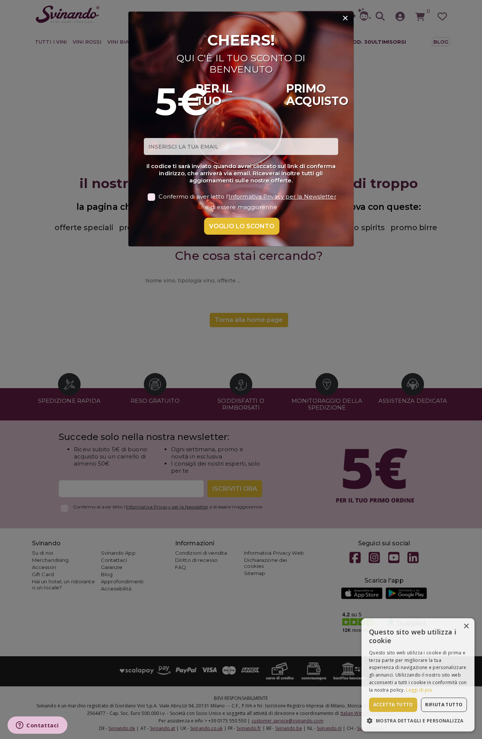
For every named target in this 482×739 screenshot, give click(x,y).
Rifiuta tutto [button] (443, 704)
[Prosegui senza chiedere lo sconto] (345, 18)
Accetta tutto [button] (393, 704)
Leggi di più (419, 690)
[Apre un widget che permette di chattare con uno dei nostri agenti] (37, 725)
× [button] (466, 626)
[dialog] (418, 674)
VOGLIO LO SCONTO (242, 226)
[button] (418, 720)
